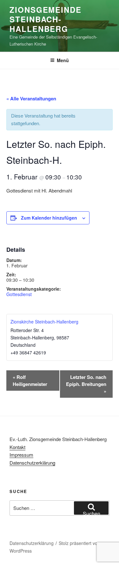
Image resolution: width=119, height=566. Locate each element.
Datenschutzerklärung (32, 462)
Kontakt (17, 447)
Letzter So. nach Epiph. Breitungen (86, 384)
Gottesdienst (19, 294)
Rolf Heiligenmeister (30, 381)
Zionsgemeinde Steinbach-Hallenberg (46, 19)
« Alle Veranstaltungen (31, 98)
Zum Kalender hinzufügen (49, 217)
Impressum (21, 454)
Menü (63, 60)
